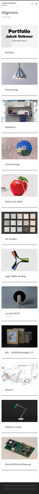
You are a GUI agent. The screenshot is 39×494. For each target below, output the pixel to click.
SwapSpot (10, 127)
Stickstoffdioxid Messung (18, 464)
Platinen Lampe (13, 426)
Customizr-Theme (30, 489)
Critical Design (12, 164)
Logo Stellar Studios (15, 276)
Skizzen (9, 389)
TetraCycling (11, 89)
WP (12, 489)
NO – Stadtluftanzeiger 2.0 (19, 352)
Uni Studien (11, 238)
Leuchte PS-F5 (12, 313)
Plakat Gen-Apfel (13, 201)
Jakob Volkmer (14, 486)
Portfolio (9, 52)
